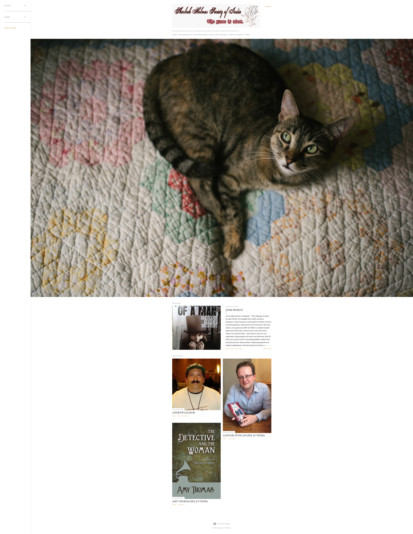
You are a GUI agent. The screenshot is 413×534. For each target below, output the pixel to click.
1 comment (231, 438)
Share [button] (227, 348)
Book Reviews (221, 35)
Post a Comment (236, 348)
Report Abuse (10, 28)
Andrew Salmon (183, 412)
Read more (267, 348)
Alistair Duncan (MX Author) (244, 435)
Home (174, 35)
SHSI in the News (236, 35)
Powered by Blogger (223, 524)
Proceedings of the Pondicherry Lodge (196, 35)
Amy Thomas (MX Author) (190, 501)
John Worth (234, 310)
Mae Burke (227, 528)
